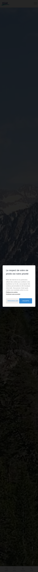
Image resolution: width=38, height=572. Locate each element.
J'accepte (25, 301)
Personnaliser (13, 301)
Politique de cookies (12, 292)
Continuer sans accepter (13, 294)
